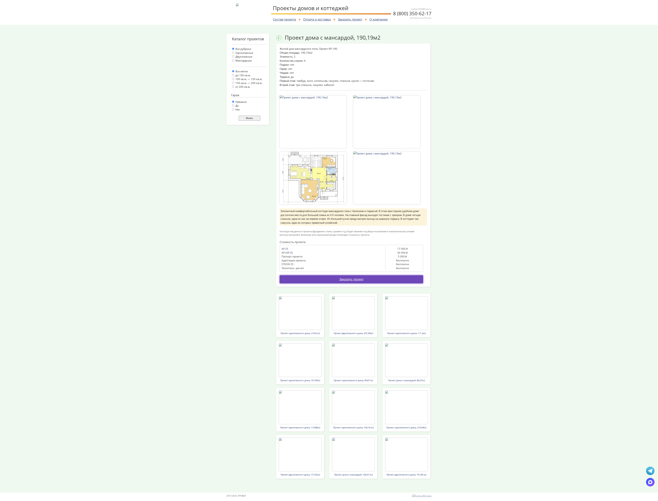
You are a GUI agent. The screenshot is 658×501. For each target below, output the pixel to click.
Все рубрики (243, 49)
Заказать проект (350, 19)
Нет (237, 109)
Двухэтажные (243, 56)
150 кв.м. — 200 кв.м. (248, 83)
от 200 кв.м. (242, 86)
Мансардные (243, 60)
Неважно (241, 102)
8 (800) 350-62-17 (412, 15)
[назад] (278, 37)
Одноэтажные (244, 53)
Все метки (241, 71)
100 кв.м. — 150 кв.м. (248, 79)
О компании (378, 19)
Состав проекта (284, 19)
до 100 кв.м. (243, 75)
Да (237, 105)
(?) (286, 248)
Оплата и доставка (317, 19)
